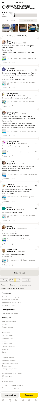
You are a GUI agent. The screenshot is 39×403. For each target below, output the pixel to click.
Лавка (16, 400)
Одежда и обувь (7, 335)
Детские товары (7, 366)
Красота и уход (7, 344)
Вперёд (25, 280)
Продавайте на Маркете (10, 299)
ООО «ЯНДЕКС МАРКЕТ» (15, 385)
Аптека (4, 341)
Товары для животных (9, 360)
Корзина (29, 400)
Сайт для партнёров (8, 305)
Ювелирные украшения (9, 369)
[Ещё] (36, 42)
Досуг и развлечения (9, 321)
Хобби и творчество (8, 346)
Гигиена (4, 330)
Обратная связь (7, 376)
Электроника (6, 332)
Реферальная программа (10, 313)
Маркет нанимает (7, 379)
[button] (3, 2)
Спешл (9, 400)
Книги (4, 352)
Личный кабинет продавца (10, 297)
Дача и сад (5, 349)
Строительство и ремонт (10, 363)
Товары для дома (7, 338)
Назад (5, 280)
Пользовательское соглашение (12, 373)
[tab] (6, 28)
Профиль (35, 400)
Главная (3, 400)
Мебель (4, 324)
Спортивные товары (8, 357)
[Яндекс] (16, 388)
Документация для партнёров (11, 302)
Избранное (23, 400)
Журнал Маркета (7, 381)
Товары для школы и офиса (11, 355)
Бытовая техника (7, 327)
